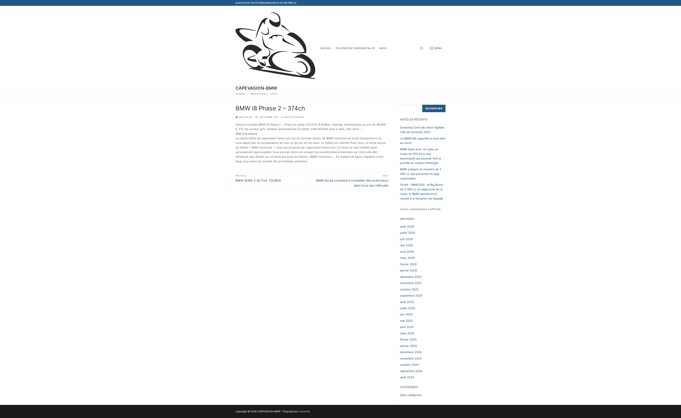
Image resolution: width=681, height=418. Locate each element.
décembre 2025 (411, 277)
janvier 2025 (408, 346)
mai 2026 (406, 245)
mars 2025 (407, 333)
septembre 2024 (411, 371)
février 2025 (408, 339)
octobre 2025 (409, 289)
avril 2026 (407, 251)
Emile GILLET (245, 117)
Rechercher (433, 108)
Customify (304, 411)
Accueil (241, 94)
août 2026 (407, 226)
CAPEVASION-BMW (256, 88)
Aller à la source (246, 133)
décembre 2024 (411, 352)
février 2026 (408, 264)
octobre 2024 (409, 364)
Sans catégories (293, 117)
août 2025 (407, 302)
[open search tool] (421, 48)
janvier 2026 (408, 270)
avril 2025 (407, 327)
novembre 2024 (411, 358)
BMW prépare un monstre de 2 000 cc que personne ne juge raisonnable (420, 173)
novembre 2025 (411, 283)
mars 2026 (407, 258)
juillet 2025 (407, 308)
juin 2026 (406, 239)
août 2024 (407, 377)
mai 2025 (406, 320)
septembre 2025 (411, 295)
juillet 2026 (407, 232)
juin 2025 (406, 314)
